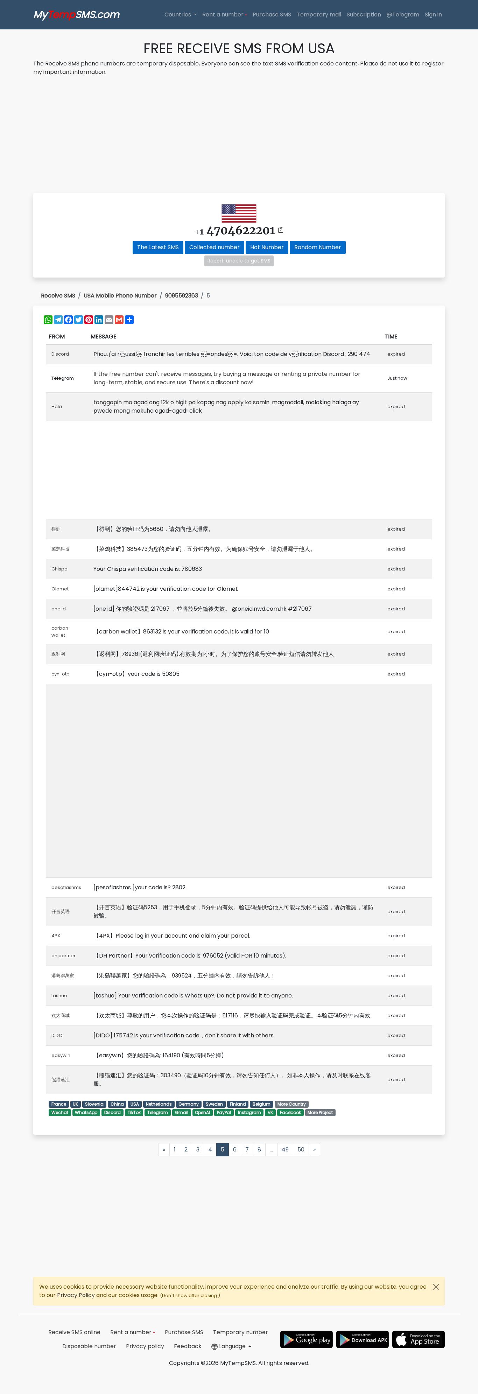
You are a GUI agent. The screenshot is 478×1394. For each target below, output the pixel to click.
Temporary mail (319, 14)
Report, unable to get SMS (239, 260)
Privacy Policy (76, 1295)
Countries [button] (178, 14)
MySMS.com (76, 14)
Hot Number (267, 247)
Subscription (364, 14)
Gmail (181, 1112)
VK (270, 1112)
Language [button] (232, 1346)
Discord (60, 354)
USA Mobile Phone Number (120, 296)
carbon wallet (59, 631)
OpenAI (202, 1112)
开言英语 (60, 911)
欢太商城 (60, 1015)
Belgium (261, 1104)
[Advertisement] (239, 136)
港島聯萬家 (62, 975)
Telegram (157, 1112)
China (117, 1104)
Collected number (214, 247)
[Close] (436, 1287)
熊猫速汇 (60, 1079)
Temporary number (240, 1332)
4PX (55, 935)
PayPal (224, 1112)
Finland (238, 1104)
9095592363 (181, 296)
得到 (56, 529)
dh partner (63, 955)
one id (58, 608)
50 (300, 1150)
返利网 (58, 654)
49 (285, 1150)
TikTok (134, 1112)
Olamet (60, 589)
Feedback (188, 1346)
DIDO (57, 1035)
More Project (320, 1112)
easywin (60, 1055)
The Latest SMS (158, 247)
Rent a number (224, 14)
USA (135, 1104)
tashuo (59, 995)
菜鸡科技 (60, 549)
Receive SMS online (74, 1332)
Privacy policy (145, 1346)
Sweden (214, 1104)
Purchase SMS (272, 14)
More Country (291, 1104)
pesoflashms (66, 887)
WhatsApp (86, 1112)
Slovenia (94, 1104)
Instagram (249, 1112)
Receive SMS (58, 296)
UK (75, 1104)
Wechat (59, 1112)
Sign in (433, 14)
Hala (56, 406)
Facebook (290, 1112)
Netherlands (159, 1104)
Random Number (317, 247)
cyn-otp (60, 674)
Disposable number (89, 1346)
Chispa (59, 569)
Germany (188, 1104)
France (58, 1104)
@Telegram (403, 14)
